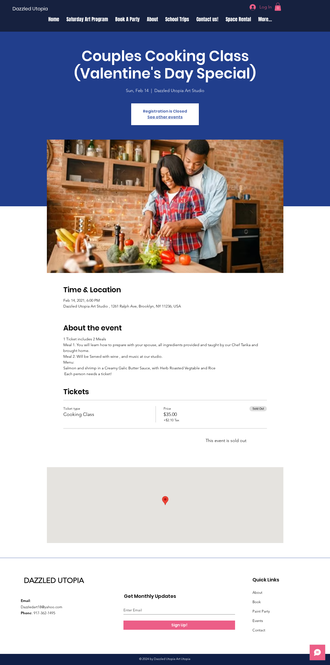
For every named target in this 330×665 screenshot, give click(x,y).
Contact (258, 630)
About (257, 592)
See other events (165, 117)
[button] (277, 7)
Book (256, 602)
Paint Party (261, 611)
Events (257, 620)
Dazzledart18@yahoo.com (41, 607)
